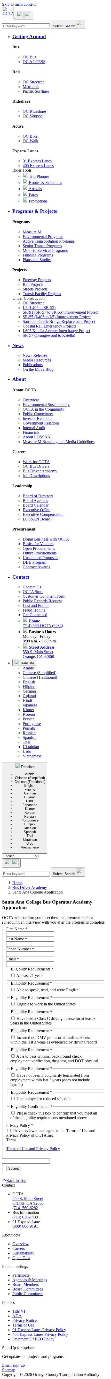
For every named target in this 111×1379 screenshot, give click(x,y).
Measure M (32, 232)
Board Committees (27, 1289)
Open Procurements (39, 548)
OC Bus (29, 57)
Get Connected (35, 615)
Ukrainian (31, 747)
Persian (29, 719)
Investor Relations (37, 418)
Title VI (18, 1311)
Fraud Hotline (34, 610)
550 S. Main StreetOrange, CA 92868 (38, 652)
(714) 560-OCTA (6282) (43, 623)
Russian (29, 733)
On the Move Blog (38, 369)
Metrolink (31, 86)
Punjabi (29, 728)
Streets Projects (35, 289)
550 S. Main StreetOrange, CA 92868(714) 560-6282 (28, 1203)
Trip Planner (38, 176)
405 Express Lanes (38, 165)
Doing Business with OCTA (46, 539)
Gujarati (29, 696)
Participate (20, 1275)
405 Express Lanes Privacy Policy (40, 1334)
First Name (16, 929)
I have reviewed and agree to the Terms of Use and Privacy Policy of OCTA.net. (50, 1132)
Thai (26, 742)
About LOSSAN (37, 437)
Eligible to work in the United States (46, 1004)
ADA (17, 1316)
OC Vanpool (33, 116)
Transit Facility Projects (42, 293)
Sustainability (23, 1253)
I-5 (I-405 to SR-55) (39, 307)
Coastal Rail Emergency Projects (49, 326)
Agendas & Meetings (29, 1280)
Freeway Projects (37, 280)
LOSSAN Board (36, 519)
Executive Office (36, 510)
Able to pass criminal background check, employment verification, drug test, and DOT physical (54, 1058)
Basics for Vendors (38, 544)
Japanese (30, 705)
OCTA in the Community (43, 409)
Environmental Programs (43, 236)
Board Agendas (35, 500)
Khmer (28, 710)
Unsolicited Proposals (40, 557)
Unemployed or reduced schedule (44, 1099)
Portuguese (32, 723)
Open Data (21, 1258)
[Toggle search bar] (11, 863)
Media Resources (37, 360)
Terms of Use (23, 1325)
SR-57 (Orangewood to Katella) (49, 335)
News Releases (35, 355)
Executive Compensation (43, 514)
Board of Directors (38, 496)
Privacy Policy (19, 1125)
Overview (31, 400)
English (29, 682)
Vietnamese (32, 756)
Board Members (25, 1284)
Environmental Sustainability (46, 404)
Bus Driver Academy (40, 471)
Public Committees (38, 414)
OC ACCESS (34, 61)
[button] (60, 36)
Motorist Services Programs (45, 250)
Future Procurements (40, 553)
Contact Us (32, 587)
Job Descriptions (36, 475)
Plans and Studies (37, 260)
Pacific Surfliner (36, 91)
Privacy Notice (24, 1320)
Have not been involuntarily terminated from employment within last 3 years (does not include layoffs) (50, 1080)
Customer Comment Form (44, 596)
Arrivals (35, 189)
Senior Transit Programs (42, 246)
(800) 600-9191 (25, 1226)
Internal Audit (34, 428)
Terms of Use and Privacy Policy (33, 1148)
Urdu (27, 751)
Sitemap (8, 1370)
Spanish (29, 737)
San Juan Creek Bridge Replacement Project (59, 321)
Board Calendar (36, 505)
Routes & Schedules (45, 182)
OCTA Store (33, 591)
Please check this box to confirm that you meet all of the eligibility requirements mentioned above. (53, 1115)
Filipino (29, 686)
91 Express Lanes (37, 161)
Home (17, 883)
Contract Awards (36, 567)
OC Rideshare (34, 111)
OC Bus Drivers (36, 466)
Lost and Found (36, 605)
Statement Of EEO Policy (33, 1339)
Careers (18, 1248)
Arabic (28, 668)
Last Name (16, 939)
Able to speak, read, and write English (47, 990)
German (29, 691)
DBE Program (34, 562)
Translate (26, 663)
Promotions (37, 201)
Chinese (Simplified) (39, 672)
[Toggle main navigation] (24, 15)
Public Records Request (42, 601)
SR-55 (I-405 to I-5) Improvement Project (57, 317)
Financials (31, 432)
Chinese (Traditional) (40, 677)
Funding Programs (38, 255)
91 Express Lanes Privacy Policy (39, 1330)
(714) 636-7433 (25, 1217)
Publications (33, 365)
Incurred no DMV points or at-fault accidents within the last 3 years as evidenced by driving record (53, 1039)
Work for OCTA (36, 461)
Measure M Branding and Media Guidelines (58, 441)
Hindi (27, 700)
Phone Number (20, 949)
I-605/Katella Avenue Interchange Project (56, 331)
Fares (33, 195)
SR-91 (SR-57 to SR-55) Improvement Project (60, 312)
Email (12, 959)
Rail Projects (33, 284)
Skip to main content (19, 4)
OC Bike (30, 136)
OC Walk (30, 141)
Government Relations (41, 423)
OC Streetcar (33, 82)
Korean (29, 714)
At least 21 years (29, 975)
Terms (11, 1140)
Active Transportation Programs (49, 241)
